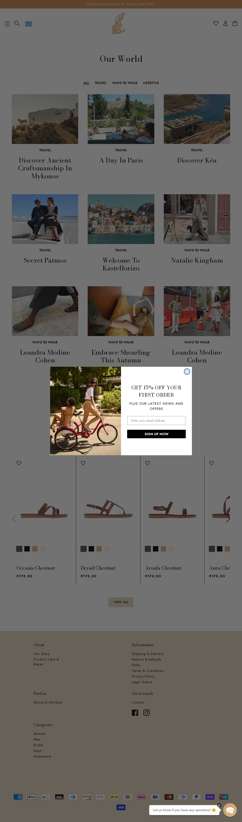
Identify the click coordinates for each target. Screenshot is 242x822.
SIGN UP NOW (157, 434)
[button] (230, 810)
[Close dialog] (187, 372)
